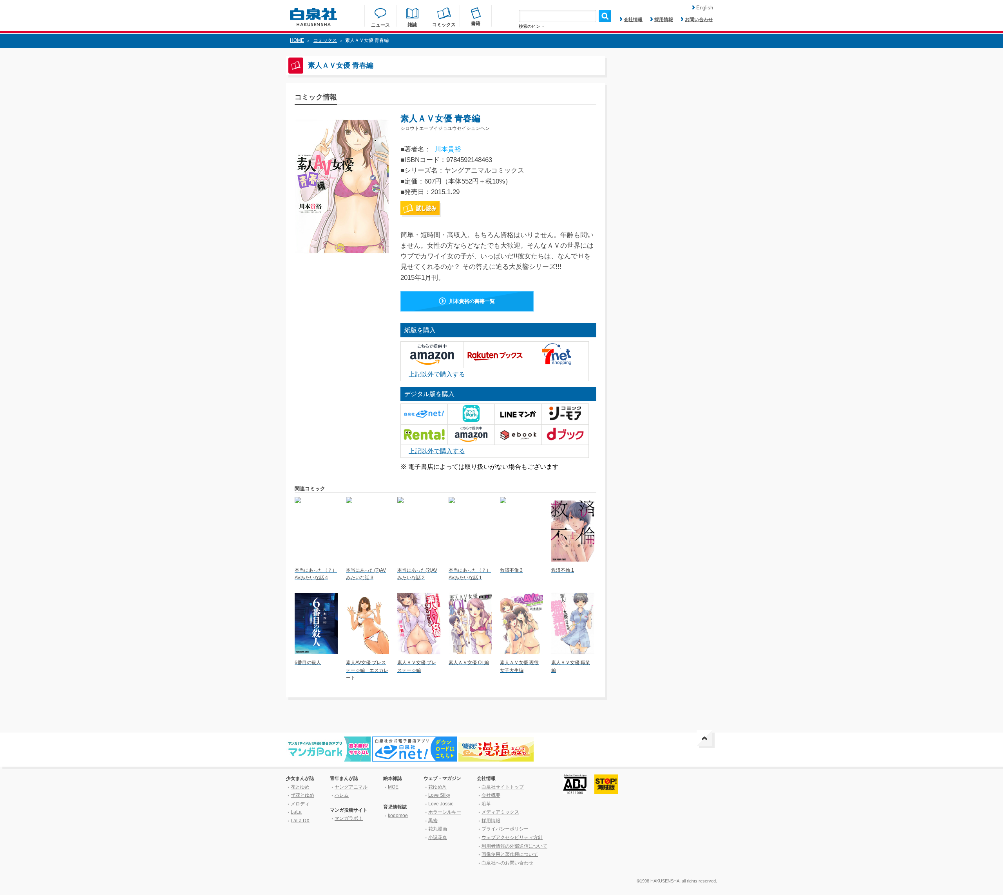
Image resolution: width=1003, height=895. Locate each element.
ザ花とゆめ (302, 795)
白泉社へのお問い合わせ (507, 863)
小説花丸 (437, 837)
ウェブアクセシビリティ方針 (512, 837)
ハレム (342, 795)
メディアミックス (500, 812)
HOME (297, 40)
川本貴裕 (448, 149)
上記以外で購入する (437, 374)
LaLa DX (300, 820)
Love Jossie (441, 804)
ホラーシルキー (444, 812)
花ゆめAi (437, 787)
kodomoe (398, 815)
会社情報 (633, 19)
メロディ (300, 804)
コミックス (325, 40)
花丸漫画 (437, 829)
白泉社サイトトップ (503, 787)
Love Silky (439, 795)
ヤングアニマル (351, 787)
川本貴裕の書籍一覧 (472, 301)
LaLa (296, 812)
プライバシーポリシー (505, 829)
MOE (393, 787)
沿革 (486, 804)
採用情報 (663, 19)
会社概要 (491, 795)
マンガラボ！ (349, 818)
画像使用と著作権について (510, 854)
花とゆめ (300, 787)
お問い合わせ (699, 19)
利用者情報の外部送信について (514, 846)
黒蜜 (433, 820)
